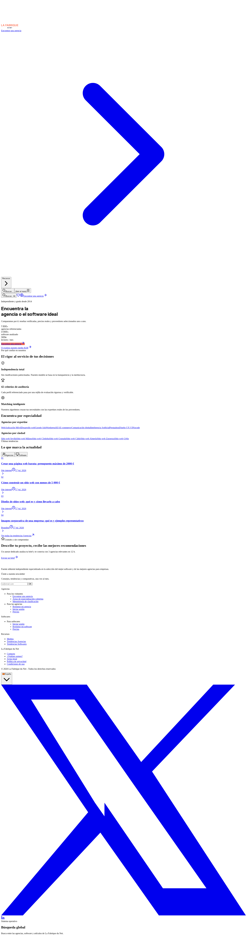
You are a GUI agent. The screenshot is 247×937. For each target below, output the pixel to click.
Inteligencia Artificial (100, 427)
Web (3, 427)
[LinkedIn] (3, 918)
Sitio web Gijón (121, 438)
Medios (10, 639)
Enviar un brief (8, 558)
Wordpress (50, 427)
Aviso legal (12, 659)
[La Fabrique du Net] (9, 28)
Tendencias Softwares (17, 644)
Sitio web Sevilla (8, 438)
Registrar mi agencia (22, 606)
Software (22, 455)
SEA (57, 427)
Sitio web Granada (57, 438)
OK (30, 584)
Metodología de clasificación (25, 601)
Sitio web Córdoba (40, 438)
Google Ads (40, 427)
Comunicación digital (81, 427)
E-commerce (65, 427)
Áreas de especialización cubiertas (28, 599)
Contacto (11, 654)
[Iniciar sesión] (21, 296)
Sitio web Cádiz (73, 438)
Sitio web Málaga (24, 438)
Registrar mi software (22, 626)
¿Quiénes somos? (15, 656)
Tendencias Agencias (16, 641)
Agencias (9, 455)
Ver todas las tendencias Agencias (16, 535)
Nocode (136, 427)
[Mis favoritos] (18, 296)
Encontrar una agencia (33, 296)
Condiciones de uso (16, 664)
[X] (123, 914)
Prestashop (114, 427)
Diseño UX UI (126, 427)
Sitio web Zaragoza (105, 438)
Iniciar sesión (18, 609)
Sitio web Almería (89, 438)
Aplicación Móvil (13, 427)
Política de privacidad (16, 661)
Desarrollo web (28, 427)
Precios (16, 612)
